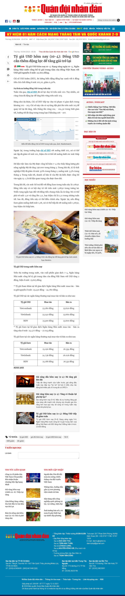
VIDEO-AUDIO (37, 20)
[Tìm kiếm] (118, 20)
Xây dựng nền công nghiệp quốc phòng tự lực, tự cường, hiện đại (53, 501)
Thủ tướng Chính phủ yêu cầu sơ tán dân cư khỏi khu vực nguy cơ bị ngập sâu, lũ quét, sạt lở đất (94, 250)
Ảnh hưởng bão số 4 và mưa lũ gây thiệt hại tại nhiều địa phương (53, 513)
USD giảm (10, 441)
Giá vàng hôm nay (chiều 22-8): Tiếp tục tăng (14, 492)
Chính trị (15, 29)
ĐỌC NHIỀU (90, 180)
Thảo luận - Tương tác (72, 579)
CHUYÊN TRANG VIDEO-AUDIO (98, 68)
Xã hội (85, 29)
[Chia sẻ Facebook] (8, 57)
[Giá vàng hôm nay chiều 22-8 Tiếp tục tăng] (101, 196)
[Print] (8, 75)
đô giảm (20, 441)
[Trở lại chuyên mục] (8, 81)
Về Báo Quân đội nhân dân (32, 579)
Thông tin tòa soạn (52, 579)
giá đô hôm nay (37, 437)
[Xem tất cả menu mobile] (113, 28)
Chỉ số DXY (32, 92)
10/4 (66, 437)
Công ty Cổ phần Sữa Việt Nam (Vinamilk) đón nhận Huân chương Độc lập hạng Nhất (14, 479)
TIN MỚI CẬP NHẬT (53, 470)
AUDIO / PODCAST (95, 102)
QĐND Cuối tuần (63, 20)
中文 (55, 22)
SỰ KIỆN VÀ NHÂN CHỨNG (82, 20)
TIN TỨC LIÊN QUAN (15, 470)
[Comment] (8, 69)
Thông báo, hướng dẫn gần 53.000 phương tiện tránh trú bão (53, 489)
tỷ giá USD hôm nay (53, 437)
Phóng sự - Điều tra (103, 29)
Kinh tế (79, 29)
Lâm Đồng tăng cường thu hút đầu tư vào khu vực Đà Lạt (14, 504)
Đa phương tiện (42, 29)
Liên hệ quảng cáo (90, 579)
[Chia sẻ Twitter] (8, 63)
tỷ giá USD (24, 437)
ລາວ (61, 22)
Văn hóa (92, 29)
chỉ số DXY (45, 150)
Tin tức (26, 44)
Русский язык (75, 22)
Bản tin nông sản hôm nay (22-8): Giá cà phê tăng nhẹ (14, 515)
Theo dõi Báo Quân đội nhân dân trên (53, 52)
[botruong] (101, 47)
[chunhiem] (101, 60)
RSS (101, 579)
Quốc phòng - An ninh (28, 29)
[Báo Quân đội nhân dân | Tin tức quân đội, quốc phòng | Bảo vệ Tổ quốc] (62, 10)
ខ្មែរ (66, 22)
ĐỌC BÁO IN (49, 20)
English (48, 22)
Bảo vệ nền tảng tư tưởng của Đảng (62, 29)
